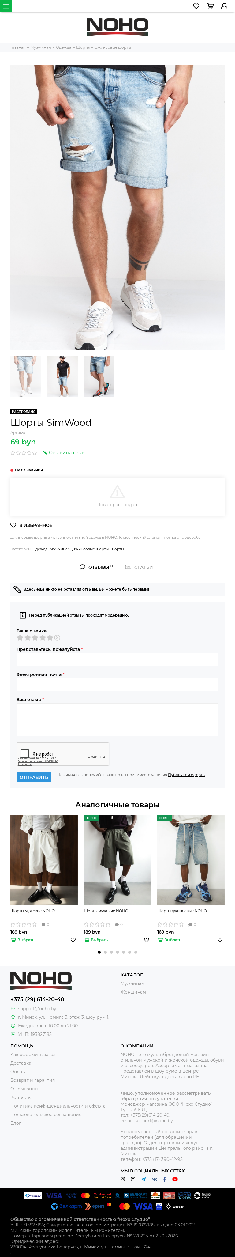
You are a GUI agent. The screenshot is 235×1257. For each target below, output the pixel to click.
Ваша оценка (32, 630)
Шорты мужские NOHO (32, 910)
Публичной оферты (186, 774)
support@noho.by (37, 1008)
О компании (24, 1089)
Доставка (20, 1063)
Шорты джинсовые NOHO (182, 910)
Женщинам (133, 992)
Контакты (21, 1097)
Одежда (40, 549)
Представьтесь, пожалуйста (50, 649)
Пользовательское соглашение (46, 1114)
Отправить (34, 777)
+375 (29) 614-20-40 (37, 999)
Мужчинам (60, 549)
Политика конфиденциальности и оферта (58, 1106)
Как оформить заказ (32, 1054)
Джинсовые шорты (90, 549)
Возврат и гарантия (32, 1080)
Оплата (18, 1071)
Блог (15, 1123)
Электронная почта (41, 674)
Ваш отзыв (30, 699)
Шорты (117, 549)
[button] (99, 952)
